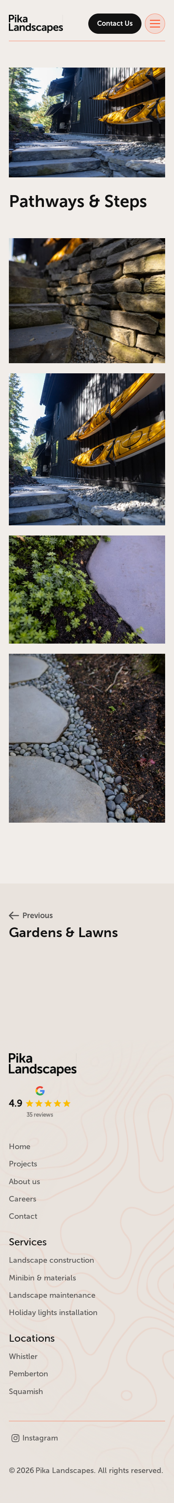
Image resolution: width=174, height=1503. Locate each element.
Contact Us (115, 23)
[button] (155, 24)
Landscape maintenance (52, 1295)
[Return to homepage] (36, 24)
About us (24, 1181)
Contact (23, 1216)
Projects (23, 1164)
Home (19, 1146)
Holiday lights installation (53, 1312)
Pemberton (28, 1373)
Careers (22, 1199)
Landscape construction (51, 1260)
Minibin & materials (42, 1278)
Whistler (23, 1356)
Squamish (26, 1391)
